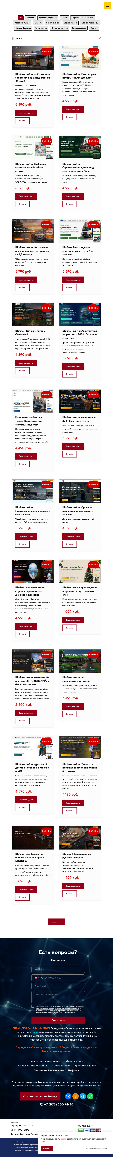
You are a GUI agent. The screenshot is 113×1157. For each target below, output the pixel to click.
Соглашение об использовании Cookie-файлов (56, 1070)
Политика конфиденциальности (45, 1061)
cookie (63, 1139)
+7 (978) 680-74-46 (58, 1104)
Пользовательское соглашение (32, 1066)
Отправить (58, 1020)
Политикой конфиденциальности (67, 1008)
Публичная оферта (74, 1061)
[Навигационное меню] (107, 6)
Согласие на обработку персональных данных (73, 1066)
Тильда (35, 1032)
